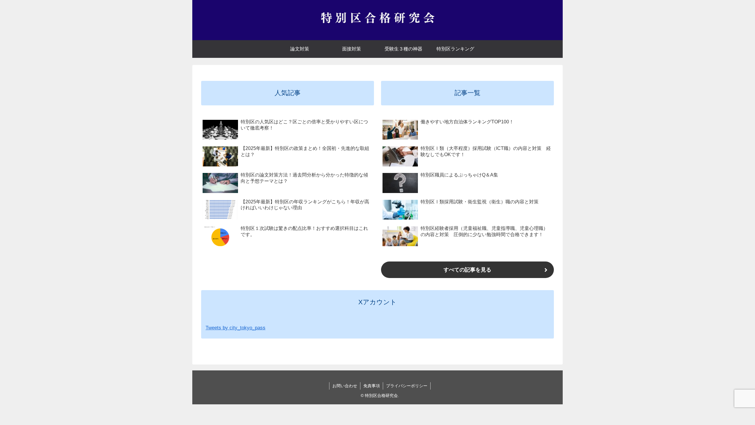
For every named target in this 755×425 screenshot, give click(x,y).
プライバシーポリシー (406, 385)
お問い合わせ (344, 385)
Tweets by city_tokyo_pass (235, 328)
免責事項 (371, 385)
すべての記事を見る (467, 270)
